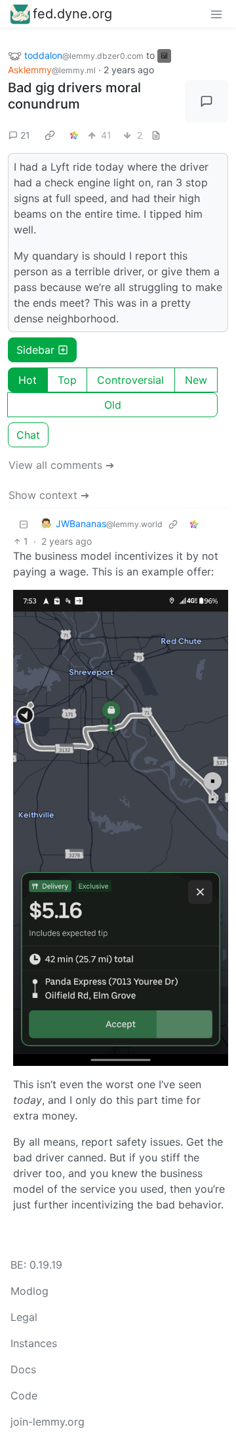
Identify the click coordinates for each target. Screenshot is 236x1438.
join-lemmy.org (47, 1421)
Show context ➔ (49, 495)
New (196, 379)
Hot (27, 379)
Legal (23, 1317)
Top (67, 379)
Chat (28, 434)
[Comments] (206, 101)
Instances (33, 1343)
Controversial (130, 379)
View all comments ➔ (61, 464)
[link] (50, 135)
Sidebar (35, 349)
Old (112, 404)
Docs (23, 1369)
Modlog (29, 1290)
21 (25, 135)
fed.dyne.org (72, 14)
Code (23, 1395)
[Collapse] (23, 524)
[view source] (156, 135)
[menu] (216, 14)
